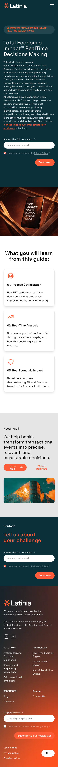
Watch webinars (41, 467)
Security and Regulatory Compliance (11, 668)
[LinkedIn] (6, 636)
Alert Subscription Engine (42, 672)
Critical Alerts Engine (39, 663)
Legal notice (10, 747)
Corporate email (12, 712)
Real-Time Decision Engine (43, 655)
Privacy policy (11, 753)
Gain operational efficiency (13, 679)
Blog (6, 696)
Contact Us (38, 696)
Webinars (9, 701)
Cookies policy (12, 758)
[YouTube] (13, 636)
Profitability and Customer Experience (13, 656)
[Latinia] (15, 6)
